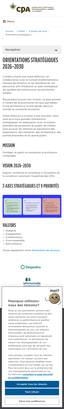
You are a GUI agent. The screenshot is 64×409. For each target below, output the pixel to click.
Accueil (9, 31)
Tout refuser (32, 392)
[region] (32, 346)
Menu (10, 21)
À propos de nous (38, 31)
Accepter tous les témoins (32, 384)
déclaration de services (46, 250)
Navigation (12, 49)
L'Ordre (21, 31)
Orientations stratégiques (18, 34)
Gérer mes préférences (32, 401)
